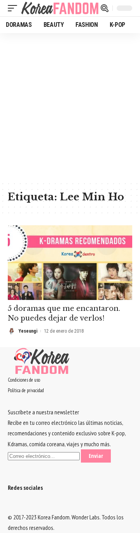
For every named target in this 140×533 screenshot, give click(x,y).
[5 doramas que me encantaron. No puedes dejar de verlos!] (70, 262)
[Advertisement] (70, 107)
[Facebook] (10, 506)
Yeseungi (28, 331)
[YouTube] (19, 506)
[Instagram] (24, 506)
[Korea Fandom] (60, 8)
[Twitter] (14, 506)
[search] (104, 8)
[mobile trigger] (14, 8)
